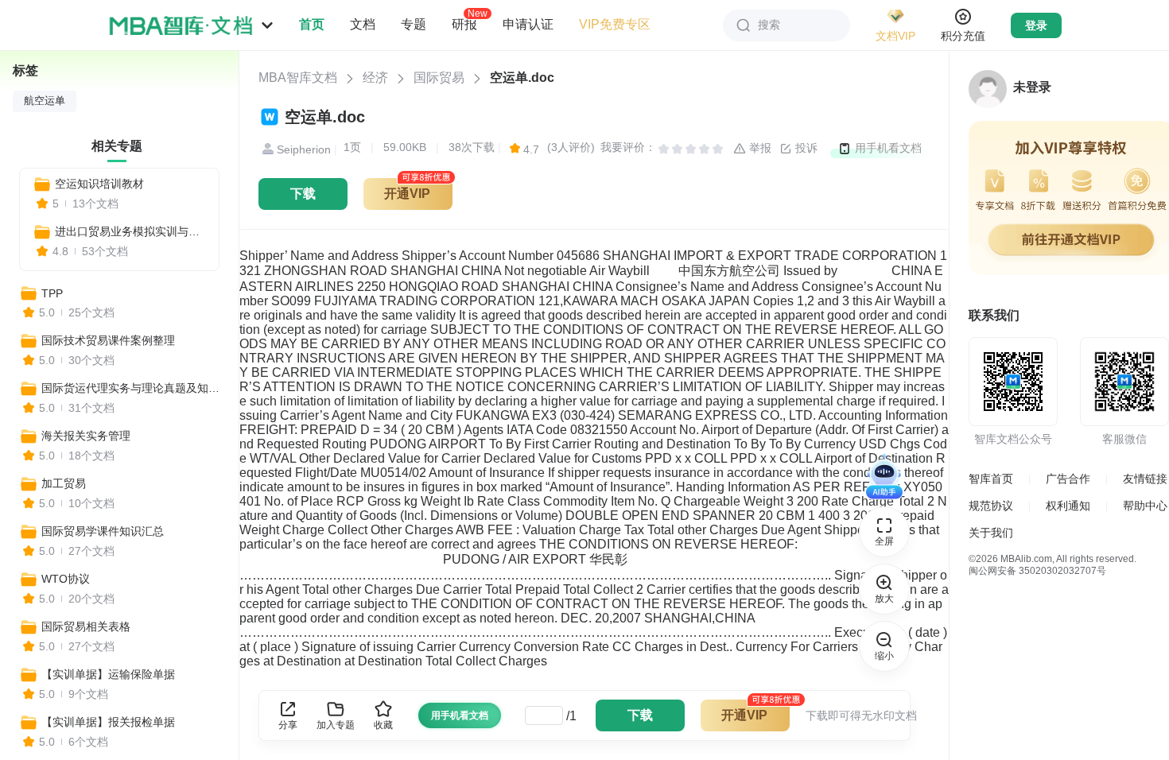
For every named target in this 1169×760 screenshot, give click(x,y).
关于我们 (991, 532)
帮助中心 (1145, 505)
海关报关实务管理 (85, 435)
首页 (311, 24)
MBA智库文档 (297, 77)
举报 (758, 148)
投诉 (805, 148)
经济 (375, 77)
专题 (413, 24)
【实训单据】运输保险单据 (108, 674)
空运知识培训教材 (99, 183)
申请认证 (528, 24)
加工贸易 (63, 483)
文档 (362, 24)
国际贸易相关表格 (85, 626)
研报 (464, 24)
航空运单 (44, 101)
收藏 (383, 725)
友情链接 (1145, 478)
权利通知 (1068, 505)
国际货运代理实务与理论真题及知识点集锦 (132, 388)
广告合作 (1068, 478)
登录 (1036, 25)
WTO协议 (65, 578)
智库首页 (991, 478)
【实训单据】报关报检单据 (108, 721)
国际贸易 (439, 77)
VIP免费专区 (615, 24)
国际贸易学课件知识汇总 (102, 531)
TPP (52, 293)
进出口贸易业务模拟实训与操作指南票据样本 (130, 231)
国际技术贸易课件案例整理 (108, 340)
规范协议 (991, 505)
